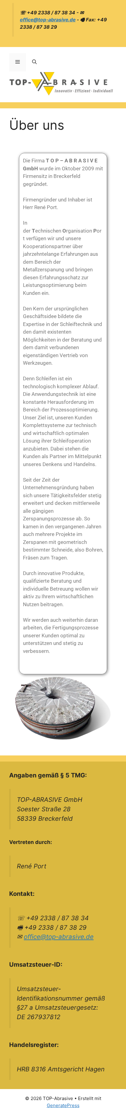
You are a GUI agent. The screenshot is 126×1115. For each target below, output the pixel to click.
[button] (34, 62)
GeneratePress (63, 1105)
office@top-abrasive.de (48, 20)
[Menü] (17, 62)
